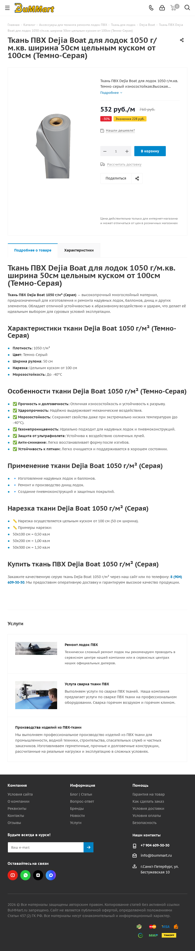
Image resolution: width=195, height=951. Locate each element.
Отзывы (14, 822)
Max (51, 875)
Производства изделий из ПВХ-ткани (48, 727)
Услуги (76, 822)
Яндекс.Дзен (38, 875)
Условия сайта (20, 794)
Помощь (140, 785)
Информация (82, 785)
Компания (17, 785)
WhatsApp (25, 875)
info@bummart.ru (156, 855)
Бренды (77, 808)
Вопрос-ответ (82, 801)
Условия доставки (148, 808)
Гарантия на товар (149, 794)
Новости (77, 815)
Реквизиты (17, 808)
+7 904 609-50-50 (155, 845)
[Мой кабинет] (162, 8)
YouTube (13, 875)
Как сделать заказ (148, 801)
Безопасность (144, 822)
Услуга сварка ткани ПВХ (87, 684)
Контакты (16, 815)
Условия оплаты (147, 815)
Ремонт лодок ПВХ (81, 644)
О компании (18, 801)
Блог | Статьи (81, 794)
